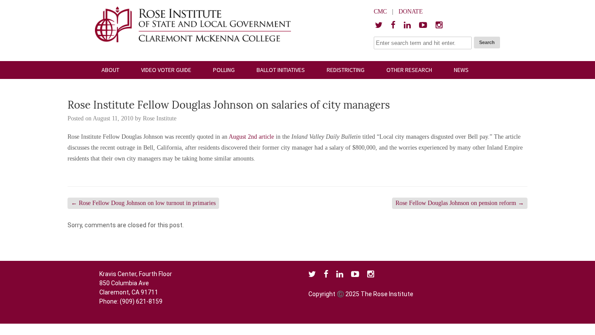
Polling (224, 70)
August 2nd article (252, 136)
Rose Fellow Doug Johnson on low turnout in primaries (143, 203)
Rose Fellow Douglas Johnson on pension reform (460, 203)
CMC (380, 11)
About (110, 70)
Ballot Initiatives (281, 70)
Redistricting (346, 70)
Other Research (409, 70)
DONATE (411, 11)
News (461, 70)
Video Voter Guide (166, 70)
